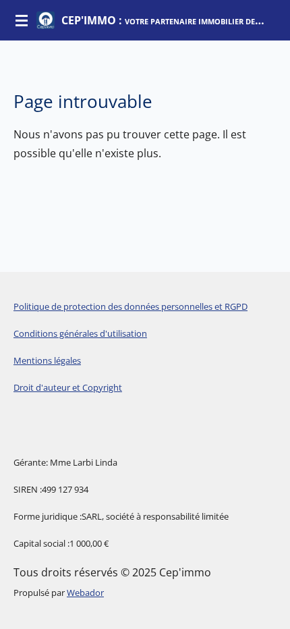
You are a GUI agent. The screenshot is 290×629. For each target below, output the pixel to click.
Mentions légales (47, 360)
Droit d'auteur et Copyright (67, 387)
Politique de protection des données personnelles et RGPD (130, 306)
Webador (85, 592)
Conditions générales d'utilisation (80, 333)
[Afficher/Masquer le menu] (21, 20)
